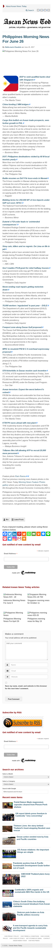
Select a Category (8, 781)
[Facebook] (5, 534)
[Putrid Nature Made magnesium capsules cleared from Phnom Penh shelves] (7, 805)
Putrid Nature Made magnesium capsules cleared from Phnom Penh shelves (30, 804)
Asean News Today (15, 945)
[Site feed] (49, 10)
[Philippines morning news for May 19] (38, 614)
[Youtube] (45, 10)
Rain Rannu (20, 476)
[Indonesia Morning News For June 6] (14, 596)
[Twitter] (38, 10)
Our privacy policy (11, 936)
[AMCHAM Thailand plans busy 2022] (11, 879)
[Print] (38, 534)
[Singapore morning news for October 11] (38, 596)
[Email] (34, 534)
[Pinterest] (42, 10)
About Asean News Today (16, 6)
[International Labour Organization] (28, 476)
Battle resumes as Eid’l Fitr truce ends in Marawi (24, 178)
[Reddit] (24, 534)
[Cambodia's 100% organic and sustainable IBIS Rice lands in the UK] (8, 893)
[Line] (48, 534)
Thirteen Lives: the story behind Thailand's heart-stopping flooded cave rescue (32, 828)
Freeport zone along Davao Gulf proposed (22, 327)
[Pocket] (5, 538)
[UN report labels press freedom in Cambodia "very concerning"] (8, 816)
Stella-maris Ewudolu (13, 47)
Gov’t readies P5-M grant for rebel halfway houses (25, 268)
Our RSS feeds (33, 940)
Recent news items (12, 797)
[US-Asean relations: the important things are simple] (9, 853)
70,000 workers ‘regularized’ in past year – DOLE (24, 306)
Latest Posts (19, 519)
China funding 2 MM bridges (15, 104)
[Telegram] (10, 538)
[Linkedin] (14, 534)
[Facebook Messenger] (43, 534)
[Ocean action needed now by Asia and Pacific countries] (8, 840)
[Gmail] (19, 538)
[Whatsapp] (29, 534)
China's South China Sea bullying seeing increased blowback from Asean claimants (31, 904)
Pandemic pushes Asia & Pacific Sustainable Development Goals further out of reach (31, 865)
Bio (7, 519)
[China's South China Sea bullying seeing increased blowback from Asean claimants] (7, 903)
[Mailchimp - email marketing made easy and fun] (23, 573)
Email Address (10, 553)
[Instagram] (14, 538)
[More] (24, 538)
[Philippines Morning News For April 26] (14, 614)
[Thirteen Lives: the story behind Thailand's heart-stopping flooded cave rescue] (7, 828)
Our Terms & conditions (30, 936)
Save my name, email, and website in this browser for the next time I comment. (26, 687)
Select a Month (7, 774)
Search (30, 10)
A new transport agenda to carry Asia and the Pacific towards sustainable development (30, 928)
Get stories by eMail (34, 938)
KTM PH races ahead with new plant (19, 423)
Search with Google (9, 788)
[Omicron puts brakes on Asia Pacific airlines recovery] (9, 916)
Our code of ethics (17, 938)
